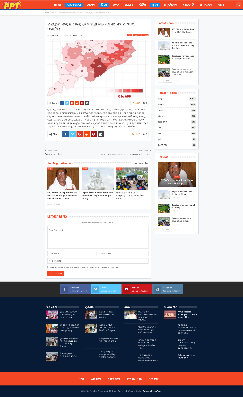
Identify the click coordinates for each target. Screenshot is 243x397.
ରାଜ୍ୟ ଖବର (74, 5)
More (221, 5)
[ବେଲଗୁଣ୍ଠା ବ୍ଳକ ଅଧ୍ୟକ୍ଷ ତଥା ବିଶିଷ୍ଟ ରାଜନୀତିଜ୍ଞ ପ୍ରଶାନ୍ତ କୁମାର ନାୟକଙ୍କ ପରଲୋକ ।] (91, 354)
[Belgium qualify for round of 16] (170, 358)
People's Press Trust (152, 391)
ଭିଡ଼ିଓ (142, 5)
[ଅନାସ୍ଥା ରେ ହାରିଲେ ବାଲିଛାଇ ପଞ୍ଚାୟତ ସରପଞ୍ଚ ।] (91, 315)
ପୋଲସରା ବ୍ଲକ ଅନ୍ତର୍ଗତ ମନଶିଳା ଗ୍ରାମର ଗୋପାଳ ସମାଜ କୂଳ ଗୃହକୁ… (69, 327)
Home (57, 5)
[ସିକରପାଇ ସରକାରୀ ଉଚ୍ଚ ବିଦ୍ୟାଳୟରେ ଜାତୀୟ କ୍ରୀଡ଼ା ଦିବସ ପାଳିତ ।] (132, 178)
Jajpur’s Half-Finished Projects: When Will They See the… (183, 45)
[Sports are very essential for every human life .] (164, 59)
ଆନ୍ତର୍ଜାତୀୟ (170, 5)
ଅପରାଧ (129, 5)
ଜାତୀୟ (91, 5)
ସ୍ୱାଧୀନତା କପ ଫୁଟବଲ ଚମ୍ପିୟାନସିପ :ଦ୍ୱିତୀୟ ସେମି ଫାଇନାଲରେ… (147, 329)
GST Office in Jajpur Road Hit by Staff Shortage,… (177, 182)
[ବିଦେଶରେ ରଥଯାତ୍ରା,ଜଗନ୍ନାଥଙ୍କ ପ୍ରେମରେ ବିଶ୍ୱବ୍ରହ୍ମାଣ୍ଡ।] (170, 343)
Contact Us (114, 378)
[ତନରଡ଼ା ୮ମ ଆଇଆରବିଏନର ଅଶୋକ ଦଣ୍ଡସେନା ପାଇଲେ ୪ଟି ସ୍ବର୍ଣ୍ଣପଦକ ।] (170, 328)
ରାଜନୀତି (188, 5)
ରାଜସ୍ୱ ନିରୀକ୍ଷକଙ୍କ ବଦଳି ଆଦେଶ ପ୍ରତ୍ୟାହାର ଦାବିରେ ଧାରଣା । (126, 154)
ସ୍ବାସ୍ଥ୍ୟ (155, 5)
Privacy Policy (134, 378)
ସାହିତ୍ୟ (160, 116)
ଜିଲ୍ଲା (104, 5)
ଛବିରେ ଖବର (162, 122)
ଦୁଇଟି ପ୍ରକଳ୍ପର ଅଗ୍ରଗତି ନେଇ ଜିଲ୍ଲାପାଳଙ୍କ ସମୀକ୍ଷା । (148, 358)
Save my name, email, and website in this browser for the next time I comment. (85, 267)
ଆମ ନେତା (206, 5)
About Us (96, 378)
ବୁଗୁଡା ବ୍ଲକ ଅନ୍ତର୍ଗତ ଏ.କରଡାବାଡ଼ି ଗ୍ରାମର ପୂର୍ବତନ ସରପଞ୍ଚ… (68, 314)
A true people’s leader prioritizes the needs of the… (187, 314)
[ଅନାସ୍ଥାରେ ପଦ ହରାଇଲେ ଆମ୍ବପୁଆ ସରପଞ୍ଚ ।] (91, 341)
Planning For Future (53, 154)
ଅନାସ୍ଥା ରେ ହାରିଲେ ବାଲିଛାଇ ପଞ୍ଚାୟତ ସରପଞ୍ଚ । (106, 314)
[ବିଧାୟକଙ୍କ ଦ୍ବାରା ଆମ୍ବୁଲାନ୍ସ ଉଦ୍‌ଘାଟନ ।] (52, 356)
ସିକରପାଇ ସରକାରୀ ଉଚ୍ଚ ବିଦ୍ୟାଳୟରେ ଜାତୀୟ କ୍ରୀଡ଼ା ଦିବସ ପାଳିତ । (183, 72)
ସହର (159, 133)
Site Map (154, 378)
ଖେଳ (116, 5)
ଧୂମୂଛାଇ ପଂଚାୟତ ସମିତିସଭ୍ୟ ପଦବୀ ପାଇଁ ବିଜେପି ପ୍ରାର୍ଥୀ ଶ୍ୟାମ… (108, 327)
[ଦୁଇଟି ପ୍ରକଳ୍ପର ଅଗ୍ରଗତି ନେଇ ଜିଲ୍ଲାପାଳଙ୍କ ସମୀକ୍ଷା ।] (130, 358)
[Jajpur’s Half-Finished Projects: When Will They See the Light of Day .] (98, 178)
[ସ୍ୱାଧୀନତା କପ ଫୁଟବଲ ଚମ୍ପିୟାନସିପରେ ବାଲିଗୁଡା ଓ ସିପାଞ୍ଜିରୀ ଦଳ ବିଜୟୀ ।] (130, 343)
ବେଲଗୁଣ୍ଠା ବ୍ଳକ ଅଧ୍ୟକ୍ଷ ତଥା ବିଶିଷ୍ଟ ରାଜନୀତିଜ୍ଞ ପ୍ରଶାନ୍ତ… (107, 354)
